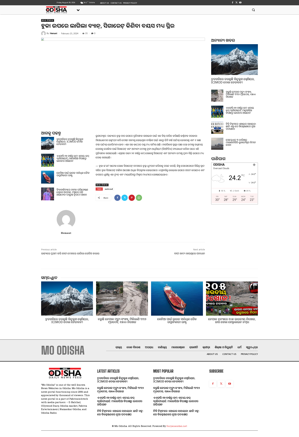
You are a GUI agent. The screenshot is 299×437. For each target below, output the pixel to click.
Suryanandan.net (176, 426)
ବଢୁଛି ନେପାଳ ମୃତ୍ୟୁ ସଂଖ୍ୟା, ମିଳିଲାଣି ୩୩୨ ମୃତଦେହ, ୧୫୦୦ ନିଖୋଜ (241, 94)
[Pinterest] (132, 198)
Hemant (53, 33)
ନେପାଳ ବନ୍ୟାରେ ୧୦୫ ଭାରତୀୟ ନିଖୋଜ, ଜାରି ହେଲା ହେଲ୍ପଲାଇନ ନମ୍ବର (232, 320)
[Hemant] (44, 33)
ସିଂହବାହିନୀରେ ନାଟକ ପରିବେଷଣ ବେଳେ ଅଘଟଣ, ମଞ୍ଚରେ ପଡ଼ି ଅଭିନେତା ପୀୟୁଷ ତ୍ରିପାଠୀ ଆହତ (72, 192)
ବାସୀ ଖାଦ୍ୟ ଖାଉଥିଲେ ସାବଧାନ (189, 253)
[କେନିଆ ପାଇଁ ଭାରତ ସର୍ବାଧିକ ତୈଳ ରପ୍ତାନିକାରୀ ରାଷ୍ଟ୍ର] (47, 177)
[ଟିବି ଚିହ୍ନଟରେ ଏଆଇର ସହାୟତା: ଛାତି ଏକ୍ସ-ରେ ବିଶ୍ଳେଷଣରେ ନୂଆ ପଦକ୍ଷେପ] (217, 128)
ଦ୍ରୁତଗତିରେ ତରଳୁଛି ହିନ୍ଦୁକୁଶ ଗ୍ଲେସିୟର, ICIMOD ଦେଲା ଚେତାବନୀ (70, 141)
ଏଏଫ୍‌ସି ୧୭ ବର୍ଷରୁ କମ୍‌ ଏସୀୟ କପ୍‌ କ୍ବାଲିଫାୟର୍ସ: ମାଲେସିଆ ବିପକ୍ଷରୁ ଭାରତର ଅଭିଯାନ (73, 158)
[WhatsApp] (139, 198)
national (109, 189)
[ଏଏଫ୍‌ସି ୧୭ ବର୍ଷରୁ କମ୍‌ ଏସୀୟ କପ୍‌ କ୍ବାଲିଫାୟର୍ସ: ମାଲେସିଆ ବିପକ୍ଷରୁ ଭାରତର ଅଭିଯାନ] (47, 160)
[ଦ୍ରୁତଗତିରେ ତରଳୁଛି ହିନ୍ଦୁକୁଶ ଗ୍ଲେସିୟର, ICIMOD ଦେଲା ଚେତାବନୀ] (47, 143)
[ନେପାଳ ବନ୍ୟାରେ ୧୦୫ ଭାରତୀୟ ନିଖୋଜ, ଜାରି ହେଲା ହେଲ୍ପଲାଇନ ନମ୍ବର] (232, 298)
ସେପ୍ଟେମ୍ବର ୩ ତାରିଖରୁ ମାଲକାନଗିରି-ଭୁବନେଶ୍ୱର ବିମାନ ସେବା (241, 142)
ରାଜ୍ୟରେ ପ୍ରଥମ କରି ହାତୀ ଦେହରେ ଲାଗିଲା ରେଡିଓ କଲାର (70, 253)
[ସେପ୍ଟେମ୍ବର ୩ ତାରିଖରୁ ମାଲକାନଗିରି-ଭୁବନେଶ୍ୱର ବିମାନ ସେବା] (217, 144)
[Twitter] (236, 3)
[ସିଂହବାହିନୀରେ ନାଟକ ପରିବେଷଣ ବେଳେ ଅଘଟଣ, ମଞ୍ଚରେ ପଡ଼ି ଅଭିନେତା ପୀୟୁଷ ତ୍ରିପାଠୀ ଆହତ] (47, 193)
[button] (253, 9)
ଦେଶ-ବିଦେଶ (47, 20)
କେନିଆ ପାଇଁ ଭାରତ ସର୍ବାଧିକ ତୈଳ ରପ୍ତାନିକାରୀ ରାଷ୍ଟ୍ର (73, 174)
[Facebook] (232, 3)
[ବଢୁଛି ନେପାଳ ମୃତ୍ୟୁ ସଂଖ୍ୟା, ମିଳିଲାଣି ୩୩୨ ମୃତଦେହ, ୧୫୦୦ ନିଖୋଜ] (217, 96)
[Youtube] (240, 3)
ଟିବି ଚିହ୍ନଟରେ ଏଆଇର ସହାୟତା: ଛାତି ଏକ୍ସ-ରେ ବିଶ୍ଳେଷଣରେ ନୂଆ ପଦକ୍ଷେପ (241, 126)
